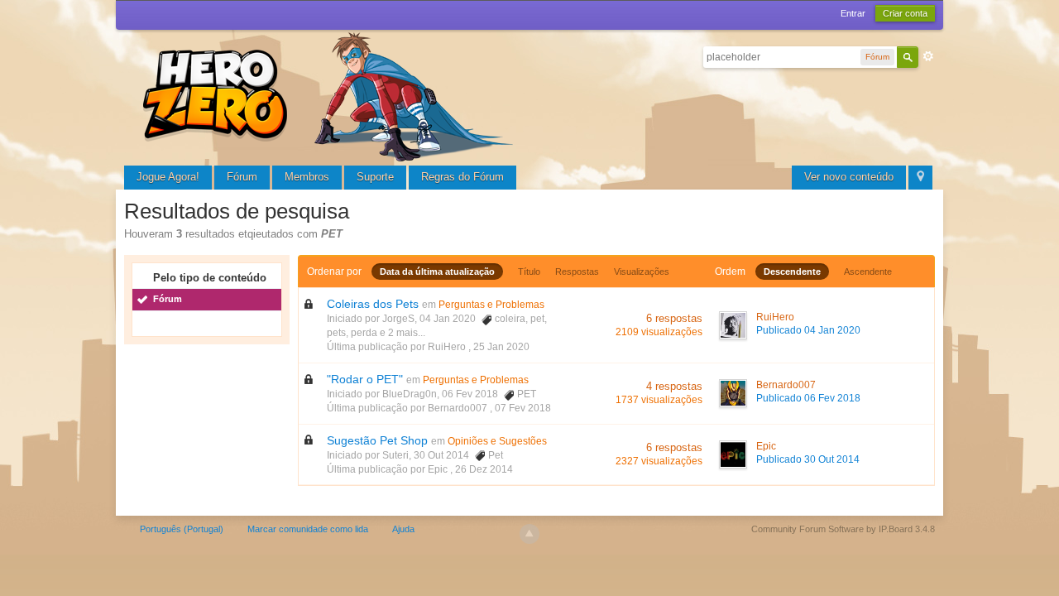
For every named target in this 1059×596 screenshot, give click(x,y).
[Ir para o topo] (529, 534)
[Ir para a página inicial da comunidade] (331, 95)
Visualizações (641, 271)
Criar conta (905, 13)
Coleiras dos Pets (373, 303)
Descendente (792, 271)
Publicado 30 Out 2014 (808, 459)
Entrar (853, 13)
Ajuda (403, 529)
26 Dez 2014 (484, 469)
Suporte (375, 177)
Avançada (928, 56)
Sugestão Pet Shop (377, 440)
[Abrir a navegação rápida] (920, 178)
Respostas (577, 271)
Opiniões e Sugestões (497, 441)
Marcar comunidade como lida (307, 529)
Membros (307, 177)
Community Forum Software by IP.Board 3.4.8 (843, 529)
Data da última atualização (437, 271)
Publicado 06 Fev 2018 (808, 398)
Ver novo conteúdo (849, 177)
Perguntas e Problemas (491, 304)
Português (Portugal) (181, 529)
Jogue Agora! (168, 177)
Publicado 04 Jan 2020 (808, 330)
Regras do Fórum (462, 177)
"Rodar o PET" (365, 379)
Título (529, 271)
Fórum (242, 177)
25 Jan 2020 (501, 347)
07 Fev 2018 (523, 408)
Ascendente (868, 271)
